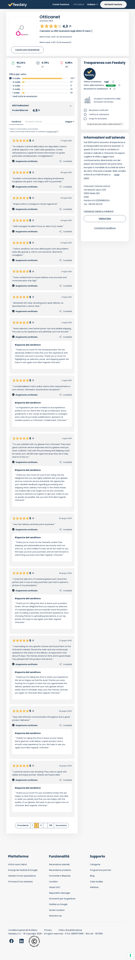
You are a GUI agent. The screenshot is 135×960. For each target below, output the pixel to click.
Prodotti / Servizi (33, 121)
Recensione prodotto (60, 870)
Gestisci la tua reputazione (22, 875)
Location (53, 881)
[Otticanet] (23, 30)
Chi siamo (78, 4)
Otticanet (50, 17)
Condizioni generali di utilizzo (22, 930)
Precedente (23, 825)
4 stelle (16, 82)
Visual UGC (54, 887)
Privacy (48, 930)
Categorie (95, 864)
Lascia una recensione (27, 49)
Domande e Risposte (60, 875)
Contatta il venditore (105, 228)
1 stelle (16, 92)
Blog (92, 875)
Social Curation (57, 910)
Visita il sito (105, 218)
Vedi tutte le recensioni (25, 96)
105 (50, 825)
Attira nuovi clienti (17, 864)
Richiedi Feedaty (113, 4)
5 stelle (16, 78)
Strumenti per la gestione (62, 898)
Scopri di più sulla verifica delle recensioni (104, 124)
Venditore (16, 121)
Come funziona (60, 4)
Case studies (96, 881)
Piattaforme (55, 915)
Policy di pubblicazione (70, 930)
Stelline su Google (58, 904)
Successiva (61, 825)
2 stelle (16, 89)
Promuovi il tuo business (20, 881)
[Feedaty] (17, 5)
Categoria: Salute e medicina (98, 211)
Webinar (94, 887)
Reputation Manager (59, 892)
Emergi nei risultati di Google (22, 870)
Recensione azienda (59, 864)
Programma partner (100, 870)
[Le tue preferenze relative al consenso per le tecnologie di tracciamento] (130, 955)
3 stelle (16, 85)
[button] (105, 100)
